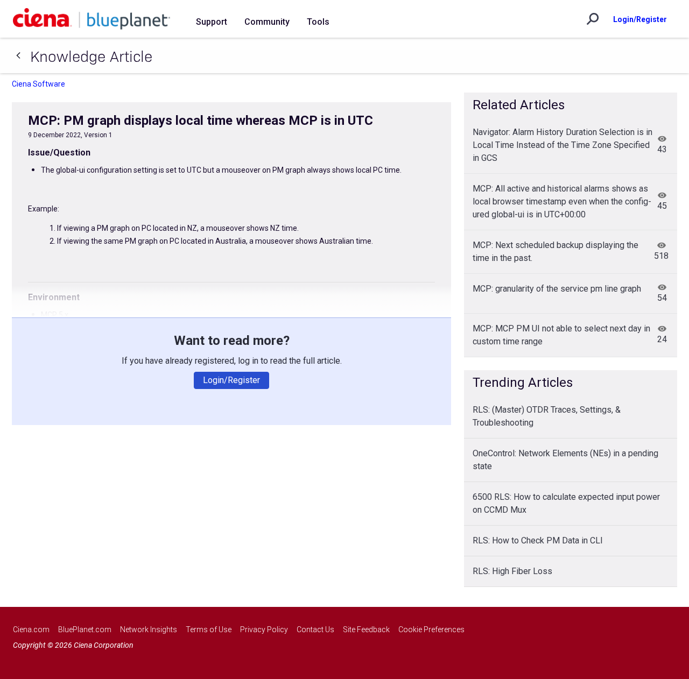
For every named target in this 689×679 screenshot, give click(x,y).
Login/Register (640, 19)
